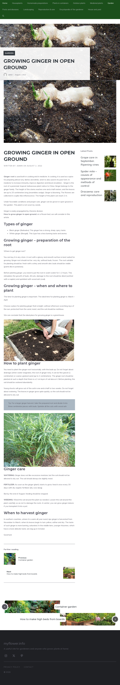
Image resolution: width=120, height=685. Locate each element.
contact (29, 667)
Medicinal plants (96, 3)
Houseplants (17, 3)
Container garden (66, 606)
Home (4, 3)
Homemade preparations (37, 3)
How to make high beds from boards (42, 619)
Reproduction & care (46, 9)
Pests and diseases (10, 9)
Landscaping (28, 9)
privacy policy (12, 667)
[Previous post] (4, 606)
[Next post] (115, 619)
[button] (3, 16)
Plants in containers (60, 3)
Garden (111, 3)
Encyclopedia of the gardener (71, 9)
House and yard (94, 9)
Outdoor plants (79, 3)
